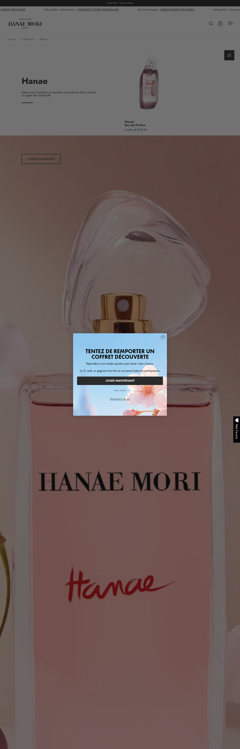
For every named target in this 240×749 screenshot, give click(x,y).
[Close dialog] (163, 337)
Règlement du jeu (120, 399)
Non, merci (120, 390)
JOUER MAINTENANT (120, 381)
